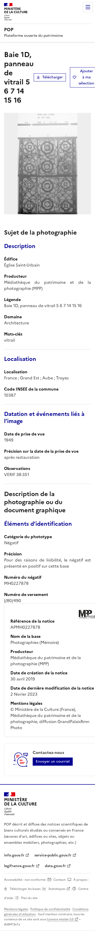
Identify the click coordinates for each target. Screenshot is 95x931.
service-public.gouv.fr (52, 855)
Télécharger (52, 77)
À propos (80, 879)
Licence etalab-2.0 (60, 919)
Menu (88, 7)
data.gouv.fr (55, 866)
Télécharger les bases (25, 889)
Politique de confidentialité (50, 909)
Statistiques (56, 889)
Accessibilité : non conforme (25, 879)
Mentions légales (16, 909)
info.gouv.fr (14, 855)
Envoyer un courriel (53, 761)
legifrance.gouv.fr (19, 866)
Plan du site (29, 898)
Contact (59, 879)
